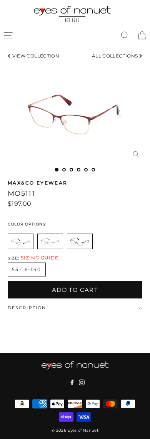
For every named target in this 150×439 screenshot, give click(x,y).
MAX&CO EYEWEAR (38, 183)
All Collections (115, 56)
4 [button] (78, 169)
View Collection (35, 56)
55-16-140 (27, 269)
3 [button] (71, 169)
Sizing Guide (39, 258)
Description (27, 307)
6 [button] (93, 169)
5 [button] (86, 169)
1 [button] (56, 169)
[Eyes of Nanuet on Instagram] (82, 382)
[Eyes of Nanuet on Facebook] (72, 382)
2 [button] (64, 169)
